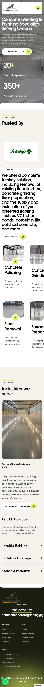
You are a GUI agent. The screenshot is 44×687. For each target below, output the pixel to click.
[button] (17, 51)
